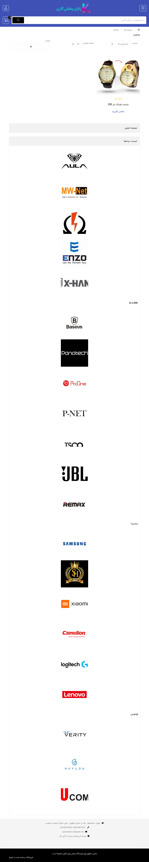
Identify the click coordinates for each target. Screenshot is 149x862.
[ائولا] (74, 163)
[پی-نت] (74, 413)
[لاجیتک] (74, 664)
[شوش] (74, 574)
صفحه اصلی (131, 128)
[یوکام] (74, 794)
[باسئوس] (74, 323)
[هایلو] (74, 764)
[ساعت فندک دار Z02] (118, 75)
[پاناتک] (74, 353)
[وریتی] (74, 734)
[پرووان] (74, 383)
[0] (6, 20)
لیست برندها (130, 141)
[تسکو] (74, 444)
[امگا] (74, 223)
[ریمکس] (74, 504)
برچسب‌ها (128, 30)
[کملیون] (74, 634)
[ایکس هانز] (74, 283)
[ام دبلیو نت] (74, 193)
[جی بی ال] (74, 474)
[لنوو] (74, 694)
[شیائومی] (74, 604)
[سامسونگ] (74, 544)
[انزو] (74, 253)
